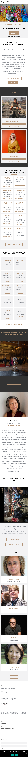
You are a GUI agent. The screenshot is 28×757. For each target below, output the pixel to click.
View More (7, 268)
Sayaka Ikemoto (14, 667)
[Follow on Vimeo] (11, 735)
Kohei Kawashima (20, 309)
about (2, 717)
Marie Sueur (14, 156)
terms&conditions (4, 724)
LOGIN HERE (14, 33)
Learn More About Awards (14, 36)
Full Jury (14, 676)
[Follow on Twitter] (5, 735)
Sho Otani (7, 215)
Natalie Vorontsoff (7, 259)
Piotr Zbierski (20, 177)
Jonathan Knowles (7, 178)
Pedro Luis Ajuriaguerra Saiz (20, 229)
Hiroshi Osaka (14, 579)
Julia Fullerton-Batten (7, 203)
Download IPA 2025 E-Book (14, 544)
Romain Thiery (7, 190)
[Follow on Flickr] (9, 735)
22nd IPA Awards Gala (14, 382)
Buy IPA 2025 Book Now (14, 539)
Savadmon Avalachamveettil (20, 203)
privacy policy (3, 723)
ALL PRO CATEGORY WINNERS (14, 244)
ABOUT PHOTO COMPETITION (13, 78)
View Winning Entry (14, 126)
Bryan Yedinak (14, 608)
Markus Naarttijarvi (20, 272)
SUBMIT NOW (13, 82)
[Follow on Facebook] (2, 735)
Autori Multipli (20, 190)
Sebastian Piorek (7, 285)
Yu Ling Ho (20, 285)
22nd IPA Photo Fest (14, 388)
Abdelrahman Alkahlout (14, 121)
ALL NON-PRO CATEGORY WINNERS (14, 324)
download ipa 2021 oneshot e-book (7, 728)
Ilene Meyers (7, 297)
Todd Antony (7, 228)
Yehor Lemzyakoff (20, 259)
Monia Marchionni (7, 309)
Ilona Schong (20, 297)
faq (2, 721)
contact (2, 719)
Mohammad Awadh (7, 272)
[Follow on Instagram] (7, 735)
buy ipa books (3, 726)
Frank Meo (14, 637)
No (16, 755)
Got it (12, 755)
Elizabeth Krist (14, 426)
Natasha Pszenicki (20, 216)
